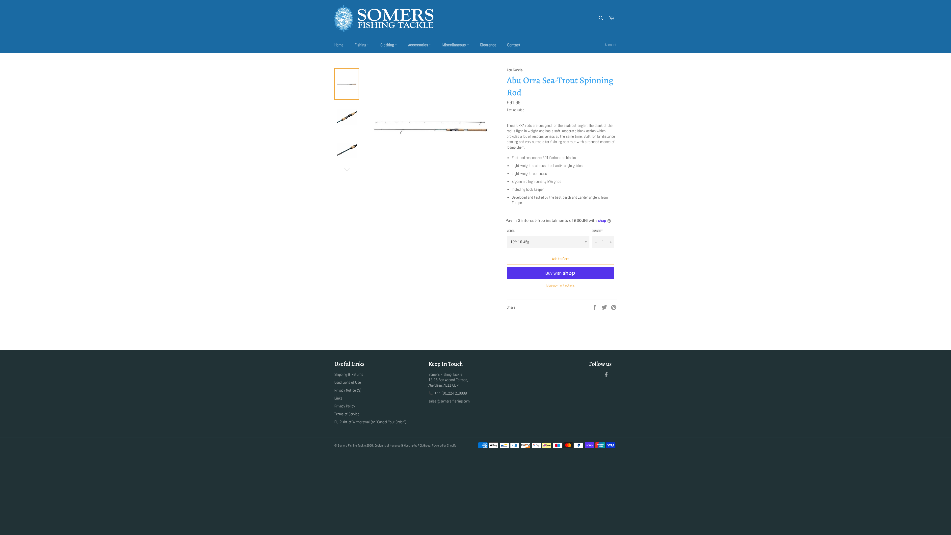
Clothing (387, 45)
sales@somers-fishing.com (449, 401)
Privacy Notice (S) (347, 390)
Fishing (360, 45)
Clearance (488, 45)
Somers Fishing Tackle (352, 445)
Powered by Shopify (444, 445)
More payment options (560, 285)
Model (511, 231)
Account (611, 44)
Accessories (418, 45)
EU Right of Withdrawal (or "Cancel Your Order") (370, 422)
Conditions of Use (347, 382)
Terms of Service (346, 414)
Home (338, 45)
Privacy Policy (344, 406)
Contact (513, 45)
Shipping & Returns (348, 374)
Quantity (597, 231)
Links (338, 398)
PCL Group (424, 445)
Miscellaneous (454, 45)
